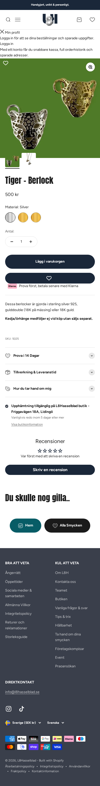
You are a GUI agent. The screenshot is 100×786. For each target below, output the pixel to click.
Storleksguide (16, 637)
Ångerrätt (13, 573)
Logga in (6, 44)
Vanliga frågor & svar (71, 608)
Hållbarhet (63, 625)
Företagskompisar (69, 649)
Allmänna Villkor (18, 605)
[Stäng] (2, 32)
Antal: (9, 231)
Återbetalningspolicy (19, 766)
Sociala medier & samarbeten (18, 593)
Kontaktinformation (45, 771)
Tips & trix (63, 617)
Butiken (61, 599)
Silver (10, 217)
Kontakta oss (65, 582)
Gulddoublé (23, 217)
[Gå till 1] (12, 161)
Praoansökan (65, 666)
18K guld (36, 217)
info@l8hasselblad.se (22, 692)
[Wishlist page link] (92, 19)
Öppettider (14, 582)
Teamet (61, 590)
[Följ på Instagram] (8, 708)
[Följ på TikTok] (21, 708)
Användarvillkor (79, 766)
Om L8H (62, 573)
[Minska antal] (11, 242)
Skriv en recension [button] (50, 469)
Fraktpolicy (18, 771)
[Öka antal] (30, 242)
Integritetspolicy (18, 613)
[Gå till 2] (29, 161)
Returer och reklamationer (16, 625)
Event (59, 657)
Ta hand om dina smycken (68, 637)
